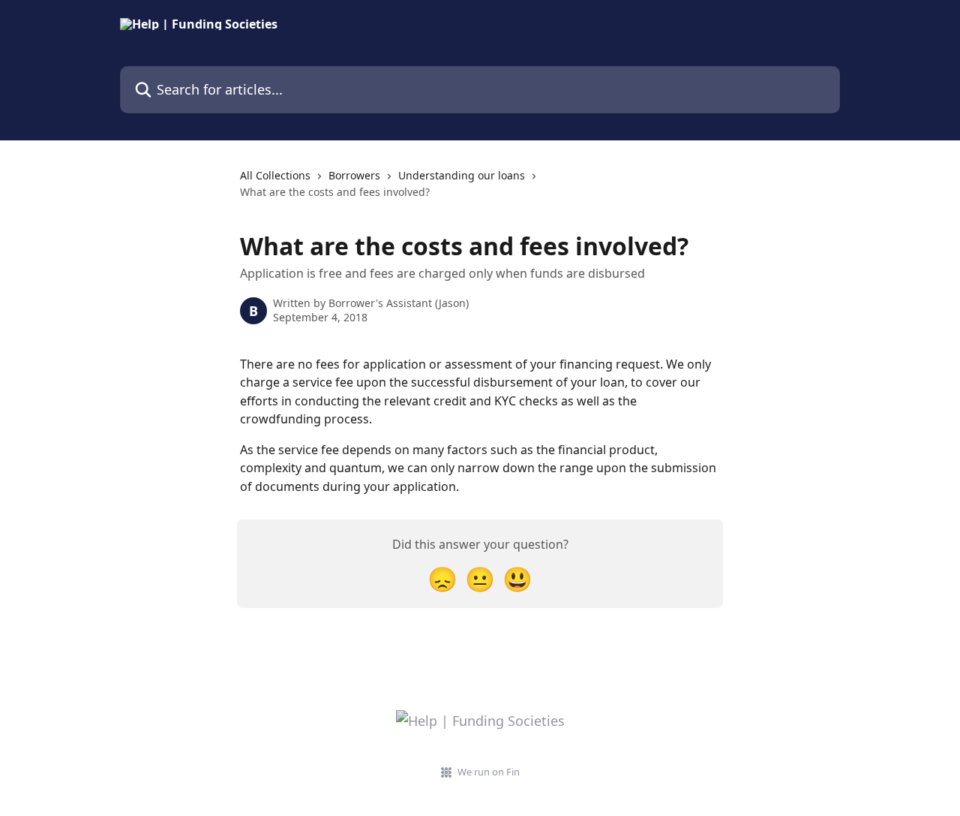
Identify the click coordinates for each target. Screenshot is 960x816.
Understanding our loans (461, 175)
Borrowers (354, 175)
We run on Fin (489, 771)
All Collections (275, 175)
